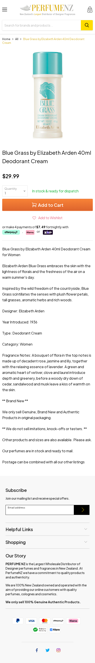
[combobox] (41, 25)
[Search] (87, 25)
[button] (47, 217)
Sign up (81, 510)
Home (6, 39)
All (16, 39)
